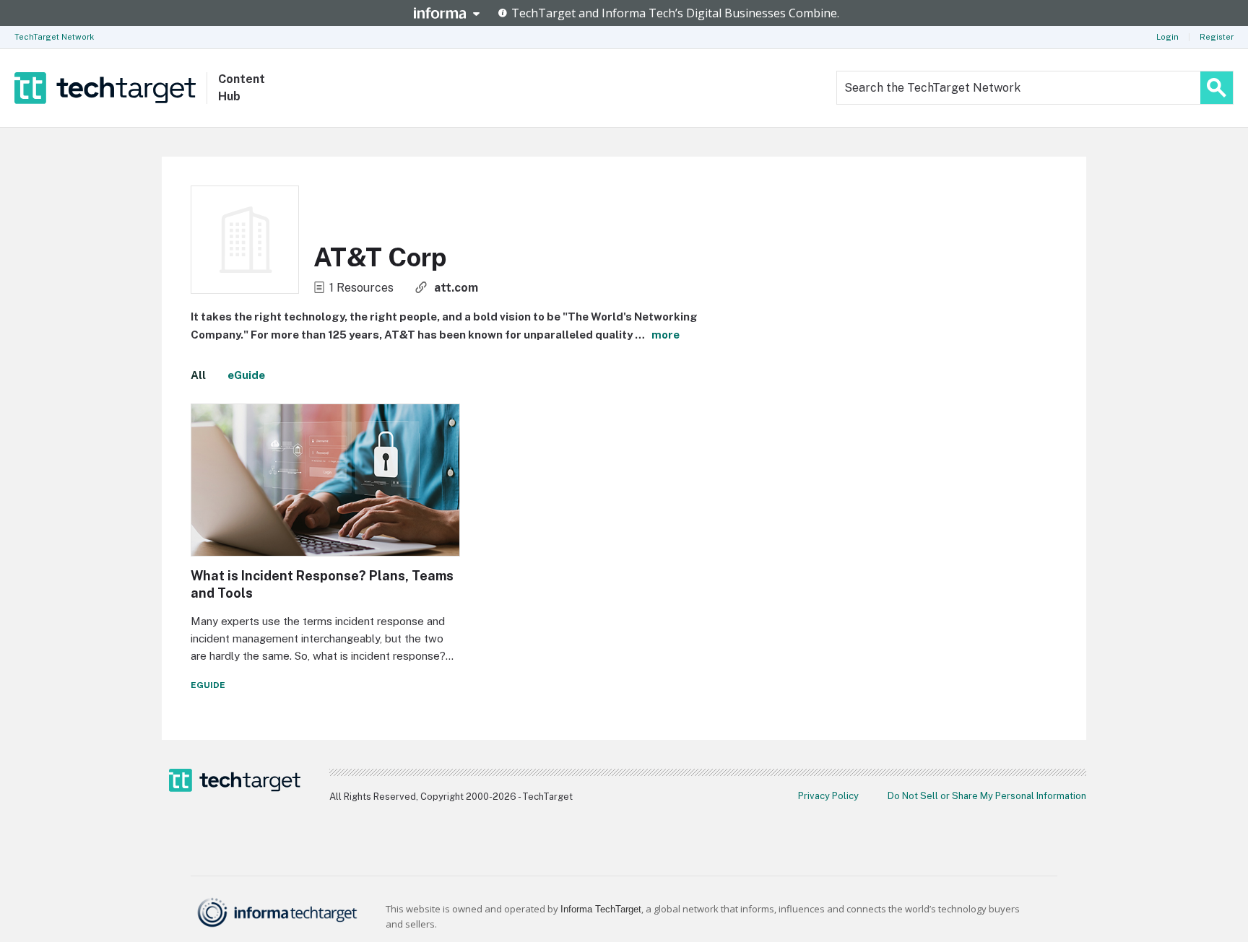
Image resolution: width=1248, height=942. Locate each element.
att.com (456, 288)
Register (1217, 36)
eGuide (246, 375)
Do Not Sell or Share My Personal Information (987, 795)
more (665, 334)
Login (1167, 36)
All (198, 375)
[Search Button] (1216, 87)
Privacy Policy (828, 795)
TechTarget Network (54, 36)
